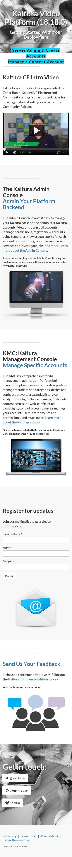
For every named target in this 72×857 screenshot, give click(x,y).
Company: (8, 561)
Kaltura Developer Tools (16, 840)
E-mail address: (12, 534)
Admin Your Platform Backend (29, 204)
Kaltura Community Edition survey (33, 679)
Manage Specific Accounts (35, 365)
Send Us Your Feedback (31, 663)
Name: (7, 547)
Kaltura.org (9, 836)
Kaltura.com (28, 836)
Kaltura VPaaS (49, 836)
